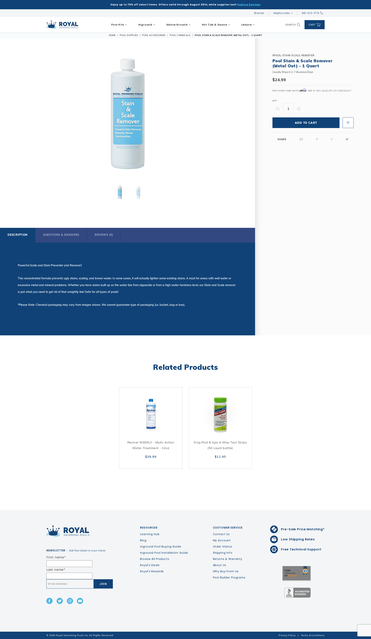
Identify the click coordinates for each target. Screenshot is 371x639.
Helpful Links (281, 13)
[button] (16, 113)
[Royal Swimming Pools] (78, 531)
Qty (274, 100)
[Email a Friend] (301, 139)
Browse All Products (154, 559)
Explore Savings (248, 4)
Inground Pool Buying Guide (160, 546)
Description (18, 235)
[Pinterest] (317, 139)
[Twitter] (347, 139)
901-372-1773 (310, 13)
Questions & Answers (61, 235)
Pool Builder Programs (229, 577)
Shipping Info (222, 553)
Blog (143, 540)
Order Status (222, 546)
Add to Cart (306, 123)
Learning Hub (149, 534)
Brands (259, 13)
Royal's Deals (149, 565)
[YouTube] (80, 601)
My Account (222, 540)
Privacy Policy (287, 635)
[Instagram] (70, 601)
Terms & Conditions (313, 635)
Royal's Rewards (152, 571)
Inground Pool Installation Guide (164, 553)
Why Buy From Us (226, 571)
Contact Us (221, 534)
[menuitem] (119, 24)
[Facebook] (331, 139)
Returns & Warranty (227, 559)
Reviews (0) (104, 235)
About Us (219, 565)
